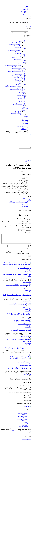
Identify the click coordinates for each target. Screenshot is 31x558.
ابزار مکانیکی (21, 98)
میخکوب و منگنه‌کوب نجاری (17, 89)
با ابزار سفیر (24, 10)
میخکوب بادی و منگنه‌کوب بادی (16, 71)
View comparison (26, 439)
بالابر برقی (22, 105)
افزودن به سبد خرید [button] (26, 336)
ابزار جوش (22, 56)
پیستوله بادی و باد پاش (19, 69)
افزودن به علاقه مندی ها (24, 198)
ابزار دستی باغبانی (20, 74)
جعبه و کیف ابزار (23, 108)
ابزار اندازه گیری (23, 90)
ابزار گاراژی (25, 102)
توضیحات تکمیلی (23, 204)
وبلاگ (26, 7)
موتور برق (22, 101)
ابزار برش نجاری (20, 84)
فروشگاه (25, 9)
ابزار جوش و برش (23, 54)
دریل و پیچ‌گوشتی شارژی (14, 50)
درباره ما (22, 13)
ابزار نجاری (25, 78)
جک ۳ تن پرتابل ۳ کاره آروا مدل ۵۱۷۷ (19, 368)
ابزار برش (22, 60)
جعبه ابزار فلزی (17, 111)
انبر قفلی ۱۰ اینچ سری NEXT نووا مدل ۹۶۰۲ (17, 295)
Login (26, 117)
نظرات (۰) (25, 206)
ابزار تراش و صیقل (20, 80)
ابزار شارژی (21, 48)
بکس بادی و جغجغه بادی (18, 68)
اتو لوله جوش (17, 59)
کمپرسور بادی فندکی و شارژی (13, 65)
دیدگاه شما (27, 233)
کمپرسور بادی (21, 63)
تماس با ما (22, 12)
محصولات (25, 123)
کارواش (26, 116)
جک (24, 107)
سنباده (19, 81)
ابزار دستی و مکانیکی (22, 95)
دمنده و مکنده (17, 45)
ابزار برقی (22, 41)
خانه (27, 6)
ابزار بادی (25, 62)
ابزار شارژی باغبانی (19, 77)
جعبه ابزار (22, 110)
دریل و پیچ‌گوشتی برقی (15, 44)
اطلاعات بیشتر (27, 282)
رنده (20, 83)
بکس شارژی (18, 51)
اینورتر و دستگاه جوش (15, 57)
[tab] (14, 204)
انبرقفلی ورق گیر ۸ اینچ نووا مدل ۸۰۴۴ (19, 314)
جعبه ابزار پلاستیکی (16, 113)
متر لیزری (22, 92)
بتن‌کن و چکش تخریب (15, 42)
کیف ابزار (22, 114)
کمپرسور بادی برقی (16, 66)
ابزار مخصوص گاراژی (19, 104)
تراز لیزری (22, 93)
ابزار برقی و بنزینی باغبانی (18, 75)
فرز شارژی (18, 53)
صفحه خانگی (24, 120)
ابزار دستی (22, 96)
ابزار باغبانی (25, 72)
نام (30, 246)
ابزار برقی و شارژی (22, 39)
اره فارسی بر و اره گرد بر (14, 87)
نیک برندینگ (11, 430)
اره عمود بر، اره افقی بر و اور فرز (12, 86)
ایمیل (29, 249)
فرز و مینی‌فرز (17, 47)
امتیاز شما (28, 230)
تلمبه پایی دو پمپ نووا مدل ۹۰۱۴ (21, 330)
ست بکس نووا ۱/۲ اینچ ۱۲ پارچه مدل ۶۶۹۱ (18, 348)
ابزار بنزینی (25, 99)
